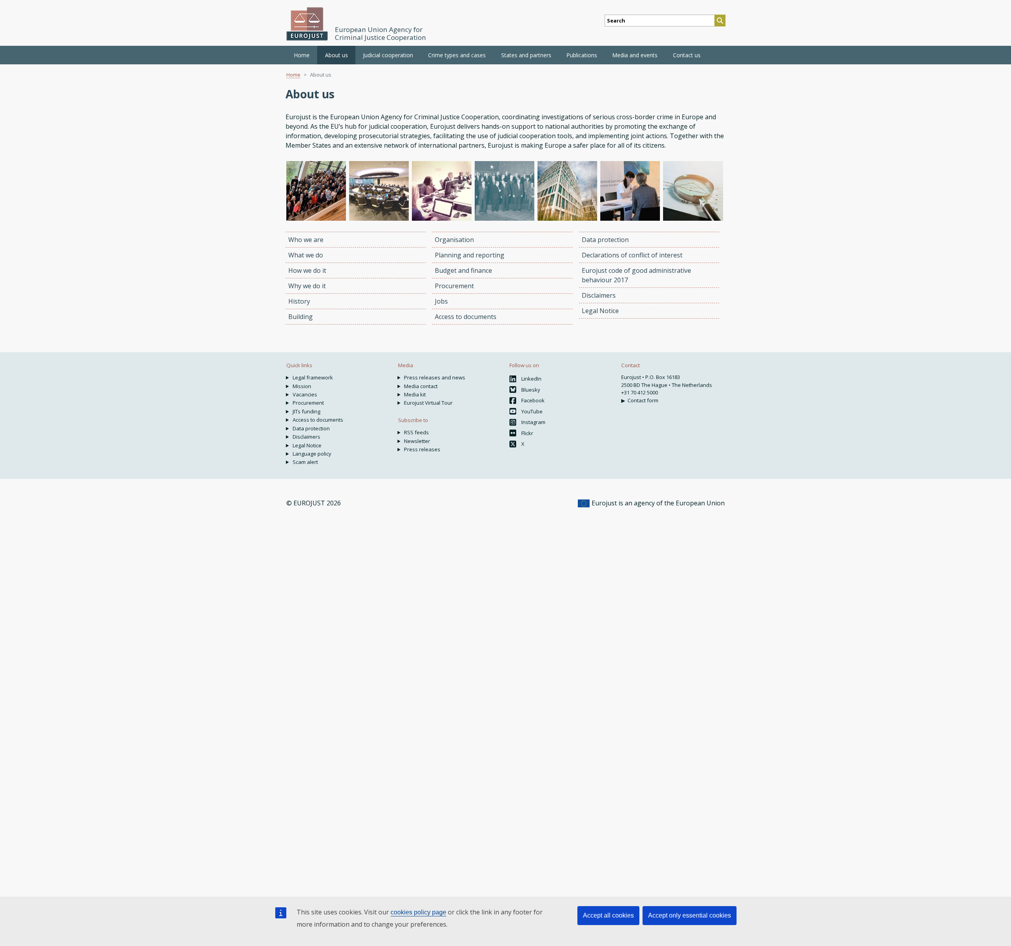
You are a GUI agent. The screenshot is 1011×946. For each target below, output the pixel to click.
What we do (305, 255)
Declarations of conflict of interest (632, 255)
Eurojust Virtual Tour (428, 402)
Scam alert (305, 461)
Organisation (454, 239)
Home (302, 55)
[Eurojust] (307, 24)
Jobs (441, 301)
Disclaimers (599, 295)
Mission (302, 386)
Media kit (415, 394)
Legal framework (313, 377)
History (299, 301)
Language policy (312, 453)
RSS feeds (416, 432)
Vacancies (305, 394)
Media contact (421, 386)
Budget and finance (463, 270)
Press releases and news (434, 377)
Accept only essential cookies (689, 915)
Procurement (454, 286)
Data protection (605, 239)
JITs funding (306, 411)
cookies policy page (418, 912)
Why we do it (307, 286)
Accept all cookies (608, 915)
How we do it (307, 270)
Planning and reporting (469, 255)
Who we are (305, 239)
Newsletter (417, 441)
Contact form (643, 400)
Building (300, 316)
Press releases (422, 449)
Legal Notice (600, 310)
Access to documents (465, 316)
